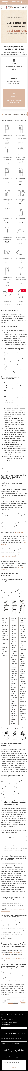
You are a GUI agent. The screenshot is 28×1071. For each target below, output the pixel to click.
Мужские (16, 114)
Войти (24, 2)
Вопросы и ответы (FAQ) (20, 1056)
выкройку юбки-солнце (12, 958)
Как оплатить (18, 532)
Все (2, 114)
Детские (24, 114)
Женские (8, 114)
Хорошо (14, 1067)
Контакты (3, 1056)
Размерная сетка (9, 1056)
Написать (14, 1027)
